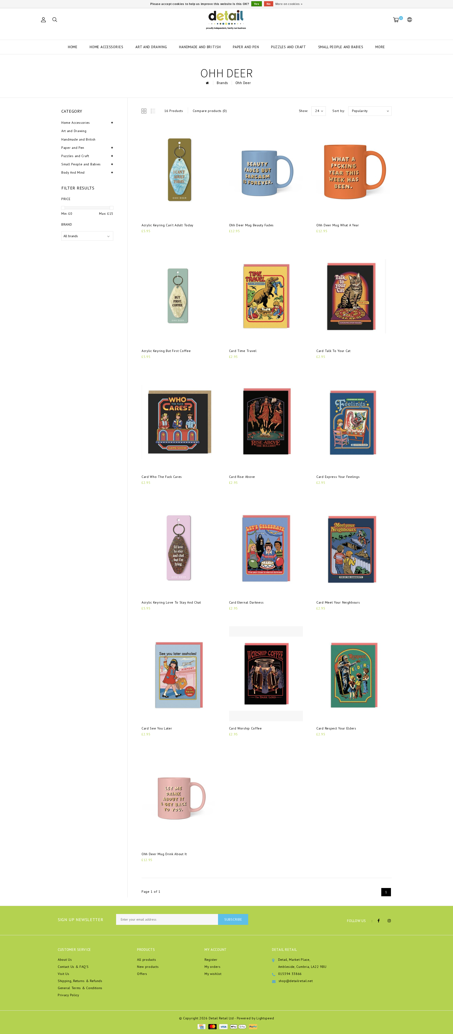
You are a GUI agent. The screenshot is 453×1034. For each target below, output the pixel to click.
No (269, 4)
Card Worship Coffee (245, 728)
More (380, 47)
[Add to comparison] (168, 239)
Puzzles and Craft (288, 47)
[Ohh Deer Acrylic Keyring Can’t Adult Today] (179, 170)
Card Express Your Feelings (338, 477)
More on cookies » (289, 4)
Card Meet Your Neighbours (338, 602)
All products (146, 959)
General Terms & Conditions (80, 988)
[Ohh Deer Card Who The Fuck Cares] (179, 422)
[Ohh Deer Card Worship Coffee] (266, 673)
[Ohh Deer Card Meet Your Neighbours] (353, 548)
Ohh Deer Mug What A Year (337, 225)
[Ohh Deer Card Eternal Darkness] (266, 548)
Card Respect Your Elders (336, 728)
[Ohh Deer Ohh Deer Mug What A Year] (353, 170)
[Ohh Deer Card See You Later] (179, 673)
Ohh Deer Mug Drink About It (164, 854)
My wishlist (213, 974)
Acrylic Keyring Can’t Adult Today (167, 225)
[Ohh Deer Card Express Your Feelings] (353, 422)
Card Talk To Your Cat (333, 351)
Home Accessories (106, 47)
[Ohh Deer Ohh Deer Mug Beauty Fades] (266, 170)
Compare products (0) (210, 111)
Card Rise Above (242, 477)
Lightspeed (265, 1018)
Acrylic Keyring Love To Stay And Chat (171, 602)
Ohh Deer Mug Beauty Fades (251, 225)
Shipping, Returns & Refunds (80, 981)
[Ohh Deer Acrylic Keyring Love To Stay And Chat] (179, 548)
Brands (222, 83)
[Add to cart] (144, 239)
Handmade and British (200, 47)
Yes (256, 4)
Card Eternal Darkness (246, 602)
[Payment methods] (201, 1026)
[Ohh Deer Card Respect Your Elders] (353, 673)
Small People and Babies (340, 47)
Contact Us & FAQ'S (73, 967)
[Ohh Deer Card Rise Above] (266, 422)
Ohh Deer (243, 83)
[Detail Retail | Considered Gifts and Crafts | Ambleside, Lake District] (226, 20)
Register (211, 959)
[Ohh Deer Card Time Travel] (266, 296)
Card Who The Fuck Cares (162, 477)
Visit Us (63, 974)
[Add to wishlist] (156, 239)
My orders (212, 967)
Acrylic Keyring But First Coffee (166, 351)
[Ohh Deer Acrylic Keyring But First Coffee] (179, 296)
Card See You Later (157, 728)
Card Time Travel (243, 351)
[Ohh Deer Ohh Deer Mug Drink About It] (179, 799)
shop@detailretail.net (296, 981)
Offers (142, 974)
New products (148, 967)
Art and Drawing (151, 47)
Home (73, 47)
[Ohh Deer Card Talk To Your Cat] (353, 296)
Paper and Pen (246, 47)
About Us (65, 959)
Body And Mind (73, 172)
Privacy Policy (68, 995)
